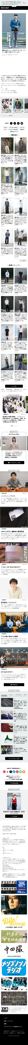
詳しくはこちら (24, 3)
